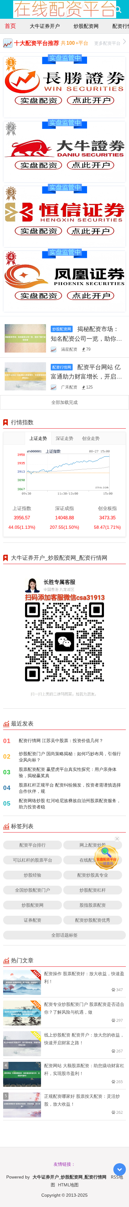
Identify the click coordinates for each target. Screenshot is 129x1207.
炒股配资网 (86, 26)
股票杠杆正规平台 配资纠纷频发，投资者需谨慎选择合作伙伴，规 (70, 788)
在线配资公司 (93, 860)
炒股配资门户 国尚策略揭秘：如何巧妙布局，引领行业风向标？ (70, 757)
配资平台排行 (32, 845)
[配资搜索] (118, 9)
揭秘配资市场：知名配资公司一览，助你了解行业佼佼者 (86, 338)
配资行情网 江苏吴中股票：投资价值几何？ (61, 740)
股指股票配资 (93, 905)
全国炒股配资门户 (32, 890)
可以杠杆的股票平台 (32, 860)
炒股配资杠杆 (93, 890)
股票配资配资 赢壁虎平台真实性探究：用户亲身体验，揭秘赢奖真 (67, 772)
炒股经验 (32, 875)
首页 (10, 25)
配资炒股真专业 (92, 875)
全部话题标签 (64, 935)
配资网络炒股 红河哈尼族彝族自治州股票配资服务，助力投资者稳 (70, 803)
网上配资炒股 (93, 845)
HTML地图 (68, 1185)
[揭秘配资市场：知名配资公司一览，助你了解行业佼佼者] (25, 338)
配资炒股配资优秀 (92, 920)
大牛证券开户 (45, 26)
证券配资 (32, 920)
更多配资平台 (107, 43)
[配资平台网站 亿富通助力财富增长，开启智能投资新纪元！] (25, 376)
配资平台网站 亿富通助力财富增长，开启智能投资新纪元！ (86, 376)
